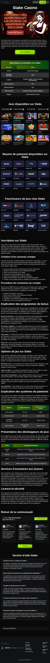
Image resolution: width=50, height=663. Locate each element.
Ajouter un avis (40, 518)
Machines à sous (42, 109)
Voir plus (25, 545)
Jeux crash (30, 109)
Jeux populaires (6, 109)
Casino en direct (18, 109)
